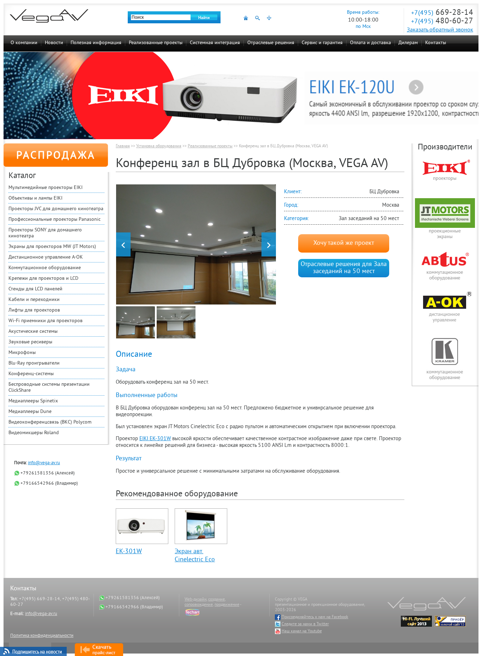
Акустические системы (33, 332)
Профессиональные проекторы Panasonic (54, 220)
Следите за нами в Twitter (305, 624)
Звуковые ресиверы (30, 342)
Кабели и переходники (34, 300)
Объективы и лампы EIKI (35, 198)
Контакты (435, 43)
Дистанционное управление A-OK (45, 257)
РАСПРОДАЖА (56, 156)
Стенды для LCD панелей (35, 289)
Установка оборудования (158, 146)
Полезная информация (96, 43)
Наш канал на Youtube (302, 631)
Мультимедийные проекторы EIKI (45, 188)
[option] (196, 244)
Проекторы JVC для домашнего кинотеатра (55, 209)
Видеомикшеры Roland (33, 433)
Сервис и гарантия (322, 43)
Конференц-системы (31, 374)
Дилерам (408, 43)
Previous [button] (123, 244)
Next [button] (268, 244)
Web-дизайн (195, 599)
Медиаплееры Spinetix (33, 401)
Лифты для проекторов (34, 310)
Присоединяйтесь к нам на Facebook (315, 617)
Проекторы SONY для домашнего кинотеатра (45, 233)
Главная (123, 146)
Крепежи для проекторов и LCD (43, 279)
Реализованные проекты (155, 43)
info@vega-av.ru (44, 463)
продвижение (227, 605)
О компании (24, 43)
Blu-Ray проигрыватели (34, 363)
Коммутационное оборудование (44, 268)
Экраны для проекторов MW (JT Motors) (52, 247)
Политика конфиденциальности (41, 636)
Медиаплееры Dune (30, 412)
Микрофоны (22, 353)
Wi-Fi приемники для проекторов (45, 321)
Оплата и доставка (370, 43)
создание (216, 599)
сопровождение (199, 605)
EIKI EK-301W (155, 439)
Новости (54, 43)
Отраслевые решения (270, 43)
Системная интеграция (215, 43)
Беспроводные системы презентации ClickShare (49, 388)
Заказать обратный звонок (440, 30)
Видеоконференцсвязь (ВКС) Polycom (49, 422)
